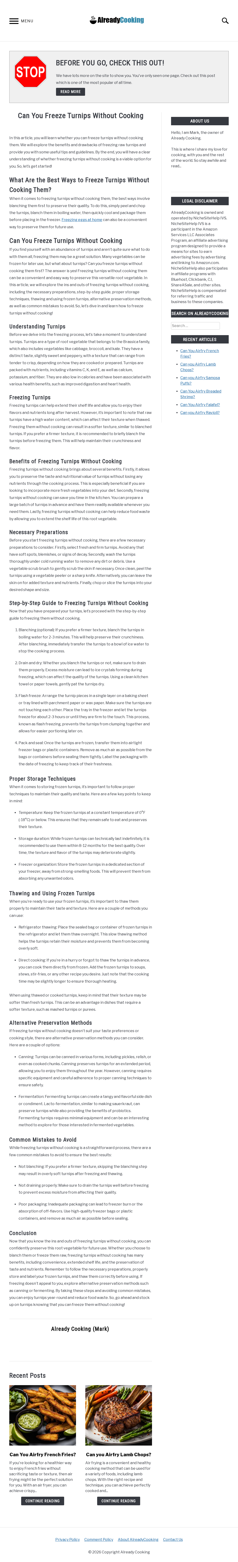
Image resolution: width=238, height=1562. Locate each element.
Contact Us (173, 1539)
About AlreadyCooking (138, 1539)
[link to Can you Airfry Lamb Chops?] (118, 1415)
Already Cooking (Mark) (80, 1329)
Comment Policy (98, 1539)
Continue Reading (43, 1501)
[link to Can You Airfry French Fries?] (42, 1415)
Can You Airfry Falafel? (200, 405)
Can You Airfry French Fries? (43, 1454)
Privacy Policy (67, 1539)
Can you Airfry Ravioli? (200, 412)
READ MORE (70, 91)
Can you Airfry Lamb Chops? (118, 1454)
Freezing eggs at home (82, 220)
